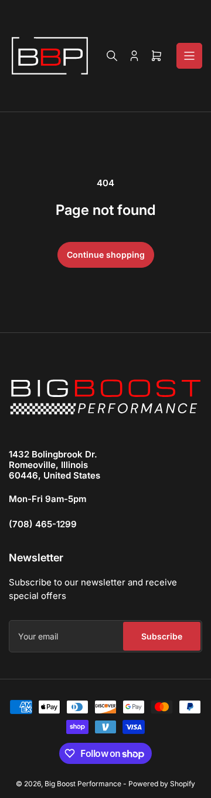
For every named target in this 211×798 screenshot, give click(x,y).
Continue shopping (106, 255)
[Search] (112, 56)
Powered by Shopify (161, 783)
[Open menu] (189, 56)
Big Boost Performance (83, 783)
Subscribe (161, 636)
